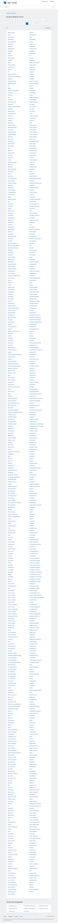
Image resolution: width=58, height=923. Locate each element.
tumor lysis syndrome (34, 829)
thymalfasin (11, 690)
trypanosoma (32, 743)
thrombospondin (12, 683)
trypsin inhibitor (33, 755)
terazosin (10, 329)
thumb (9, 688)
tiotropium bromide (12, 854)
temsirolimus (11, 278)
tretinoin (31, 488)
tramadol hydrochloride (35, 343)
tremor (31, 472)
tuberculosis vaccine (34, 789)
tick (8, 806)
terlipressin (10, 343)
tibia (9, 785)
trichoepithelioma (33, 551)
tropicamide (32, 715)
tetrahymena (11, 419)
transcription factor (34, 359)
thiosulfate (10, 572)
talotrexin (10, 95)
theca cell (10, 461)
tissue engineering (12, 884)
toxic (30, 224)
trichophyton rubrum (34, 569)
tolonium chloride (33, 81)
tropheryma (32, 704)
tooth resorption (33, 160)
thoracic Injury (11, 606)
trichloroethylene (33, 542)
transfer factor (32, 373)
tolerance (31, 74)
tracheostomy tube (34, 329)
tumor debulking (33, 817)
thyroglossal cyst (12, 736)
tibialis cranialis (11, 799)
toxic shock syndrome (34, 229)
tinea (9, 831)
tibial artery (10, 789)
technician (10, 206)
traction (31, 333)
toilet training (32, 65)
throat (9, 641)
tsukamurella (32, 766)
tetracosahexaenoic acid (13, 403)
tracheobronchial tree (34, 315)
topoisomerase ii (33, 176)
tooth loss (31, 157)
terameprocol (11, 315)
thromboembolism (12, 667)
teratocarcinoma (12, 317)
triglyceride (32, 637)
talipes (9, 88)
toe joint (31, 58)
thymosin (10, 725)
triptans (31, 669)
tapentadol (10, 123)
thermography (11, 493)
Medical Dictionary (10, 13)
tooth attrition (32, 129)
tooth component (33, 134)
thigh (9, 535)
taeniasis (10, 69)
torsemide (31, 190)
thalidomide (11, 447)
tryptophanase (32, 764)
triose (30, 664)
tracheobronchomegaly (35, 319)
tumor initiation (33, 826)
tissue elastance (11, 882)
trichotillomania (33, 600)
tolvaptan (31, 88)
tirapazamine (11, 859)
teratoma (10, 324)
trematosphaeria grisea (35, 468)
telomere (10, 241)
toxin (30, 245)
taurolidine (10, 176)
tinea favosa (11, 836)
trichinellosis (32, 535)
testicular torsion (12, 373)
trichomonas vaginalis (34, 560)
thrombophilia (11, 671)
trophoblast (32, 708)
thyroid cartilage (12, 743)
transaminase (32, 352)
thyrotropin (10, 776)
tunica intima (32, 850)
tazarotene (10, 185)
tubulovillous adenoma (35, 806)
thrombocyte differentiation (14, 655)
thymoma (10, 718)
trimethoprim (32, 653)
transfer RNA (32, 375)
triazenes (31, 509)
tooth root (31, 162)
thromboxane (11, 685)
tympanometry (33, 877)
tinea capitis (11, 833)
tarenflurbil (10, 129)
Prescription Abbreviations (29, 905)
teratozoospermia (12, 326)
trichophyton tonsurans (35, 574)
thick (9, 528)
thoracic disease (12, 600)
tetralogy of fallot (12, 421)
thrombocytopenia (12, 660)
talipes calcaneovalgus (13, 90)
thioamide (10, 546)
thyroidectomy (11, 766)
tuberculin (31, 782)
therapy (10, 484)
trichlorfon (32, 537)
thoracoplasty (11, 618)
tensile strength (11, 305)
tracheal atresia (33, 289)
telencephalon (11, 227)
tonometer (32, 109)
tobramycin (32, 46)
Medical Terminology (43, 905)
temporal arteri (11, 266)
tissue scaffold (11, 894)
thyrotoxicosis (11, 771)
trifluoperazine (32, 618)
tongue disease (33, 99)
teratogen (10, 319)
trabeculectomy (33, 273)
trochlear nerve (33, 694)
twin (30, 870)
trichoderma (32, 546)
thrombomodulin (12, 669)
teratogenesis (11, 322)
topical (31, 171)
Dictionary (47, 28)
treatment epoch (33, 463)
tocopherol (32, 51)
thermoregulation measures (14, 502)
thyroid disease (11, 748)
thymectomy (11, 692)
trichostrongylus (33, 590)
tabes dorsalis (11, 32)
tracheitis (31, 310)
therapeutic (10, 472)
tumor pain (32, 833)
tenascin (10, 280)
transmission (32, 412)
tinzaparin (10, 847)
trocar (30, 692)
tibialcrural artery (12, 796)
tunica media (32, 852)
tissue (9, 870)
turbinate (31, 859)
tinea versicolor (11, 840)
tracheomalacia (33, 324)
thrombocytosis (11, 664)
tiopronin (10, 852)
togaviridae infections (34, 62)
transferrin (32, 380)
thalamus (10, 442)
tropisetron (32, 718)
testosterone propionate (14, 387)
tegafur (9, 208)
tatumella (10, 167)
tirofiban (10, 864)
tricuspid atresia (33, 604)
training (31, 336)
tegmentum (11, 213)
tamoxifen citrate (12, 102)
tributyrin (31, 523)
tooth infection (32, 155)
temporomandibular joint (14, 275)
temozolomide (11, 257)
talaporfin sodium (12, 83)
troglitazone (32, 697)
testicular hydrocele (12, 368)
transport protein (33, 428)
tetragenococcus (12, 414)
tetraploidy (10, 426)
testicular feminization (13, 363)
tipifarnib (10, 857)
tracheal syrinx (32, 308)
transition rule (32, 396)
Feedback (10, 916)
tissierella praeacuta (12, 868)
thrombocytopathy (12, 657)
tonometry (32, 111)
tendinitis (10, 282)
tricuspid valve (32, 611)
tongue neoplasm (33, 102)
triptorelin (31, 671)
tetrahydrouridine (12, 417)
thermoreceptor (11, 500)
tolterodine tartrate (34, 83)
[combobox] (27, 6)
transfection (32, 370)
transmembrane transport (35, 410)
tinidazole (10, 843)
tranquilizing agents (34, 347)
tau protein (10, 171)
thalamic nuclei (11, 440)
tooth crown (32, 139)
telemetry (10, 224)
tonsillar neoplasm (33, 116)
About (5, 916)
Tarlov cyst (10, 139)
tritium (31, 688)
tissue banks (11, 875)
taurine (9, 173)
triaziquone (32, 514)
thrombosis (10, 681)
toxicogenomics (33, 236)
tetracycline (10, 407)
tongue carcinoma (33, 97)
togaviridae (32, 60)
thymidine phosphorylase (14, 706)
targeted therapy (12, 134)
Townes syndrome (33, 220)
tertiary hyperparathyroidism (15, 354)
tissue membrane (12, 889)
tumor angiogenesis (34, 810)
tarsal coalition (11, 143)
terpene (10, 352)
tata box (10, 160)
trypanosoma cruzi (33, 745)
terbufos (10, 336)
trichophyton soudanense (35, 572)
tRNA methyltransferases (35, 690)
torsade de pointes (33, 187)
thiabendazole (11, 507)
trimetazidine (32, 646)
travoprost (31, 454)
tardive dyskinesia (12, 127)
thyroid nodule (11, 762)
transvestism (32, 440)
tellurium (10, 231)
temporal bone (11, 271)
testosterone (11, 384)
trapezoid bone (33, 442)
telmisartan (10, 234)
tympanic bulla (33, 873)
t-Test (30, 769)
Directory (45, 1)
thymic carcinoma (12, 694)
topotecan (31, 180)
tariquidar (10, 136)
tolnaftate (31, 79)
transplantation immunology (36, 426)
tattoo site (10, 164)
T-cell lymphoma (12, 192)
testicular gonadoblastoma (14, 366)
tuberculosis (32, 787)
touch (30, 211)
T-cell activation (11, 190)
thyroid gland (11, 755)
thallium (10, 449)
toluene (31, 85)
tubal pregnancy (33, 773)
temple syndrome (12, 264)
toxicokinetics (32, 241)
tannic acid (10, 116)
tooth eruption (32, 148)
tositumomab (32, 201)
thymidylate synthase (13, 708)
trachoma (31, 331)
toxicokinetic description (35, 238)
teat (9, 201)
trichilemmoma (33, 528)
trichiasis (31, 525)
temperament (11, 259)
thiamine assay (11, 512)
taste (9, 148)
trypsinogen (32, 757)
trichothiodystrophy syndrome (36, 597)
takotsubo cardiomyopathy (14, 76)
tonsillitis (31, 120)
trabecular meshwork (34, 271)
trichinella (31, 530)
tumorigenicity (32, 843)
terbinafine (10, 333)
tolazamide (32, 67)
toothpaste (32, 169)
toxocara (31, 248)
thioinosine (10, 560)
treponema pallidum (34, 484)
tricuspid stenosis (33, 609)
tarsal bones (11, 141)
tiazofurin (10, 782)
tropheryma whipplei (34, 706)
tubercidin (31, 780)
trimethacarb (32, 648)
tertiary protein (11, 356)
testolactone (11, 382)
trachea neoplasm (33, 287)
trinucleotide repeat (34, 662)
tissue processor (12, 891)
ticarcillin (10, 803)
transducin (32, 368)
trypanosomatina (33, 748)
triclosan (31, 602)
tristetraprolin (32, 681)
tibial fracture (11, 792)
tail (8, 72)
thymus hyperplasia (12, 729)
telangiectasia (11, 217)
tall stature (10, 92)
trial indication (32, 495)
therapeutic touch (12, 481)
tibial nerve (10, 794)
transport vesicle (33, 431)
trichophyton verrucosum (35, 576)
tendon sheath (11, 289)
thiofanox (10, 556)
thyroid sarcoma (12, 764)
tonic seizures (32, 106)
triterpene (31, 683)
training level (32, 338)
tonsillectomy (32, 118)
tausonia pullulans (12, 178)
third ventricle (11, 583)
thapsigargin (11, 454)
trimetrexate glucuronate (35, 660)
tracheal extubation (34, 296)
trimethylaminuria (33, 655)
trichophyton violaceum (35, 579)
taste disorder (11, 153)
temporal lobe (11, 273)
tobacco (31, 41)
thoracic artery (11, 595)
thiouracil (10, 579)
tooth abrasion (32, 125)
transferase (32, 377)
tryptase (31, 759)
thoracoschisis (11, 620)
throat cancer (11, 644)
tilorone (10, 817)
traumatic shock (33, 449)
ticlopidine (10, 808)
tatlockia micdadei (12, 162)
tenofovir (10, 301)
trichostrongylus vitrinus (35, 595)
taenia (9, 62)
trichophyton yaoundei (34, 581)
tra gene (31, 266)
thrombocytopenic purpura (14, 662)
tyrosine (31, 891)
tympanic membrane (34, 875)
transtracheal (32, 433)
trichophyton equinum (34, 567)
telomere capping (12, 243)
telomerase (10, 238)
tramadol (31, 340)
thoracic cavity (11, 597)
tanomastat (10, 118)
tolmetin (31, 76)
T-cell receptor (11, 194)
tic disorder (10, 801)
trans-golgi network (34, 391)
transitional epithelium (34, 400)
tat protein (10, 157)
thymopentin (11, 720)
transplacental (32, 414)
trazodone (31, 456)
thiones (9, 562)
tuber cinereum (33, 778)
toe (30, 55)
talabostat (10, 79)
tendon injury (11, 287)
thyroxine (10, 780)
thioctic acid (11, 551)
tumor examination (34, 820)
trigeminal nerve (33, 625)
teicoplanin (10, 215)
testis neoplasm (11, 380)
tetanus (9, 389)
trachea (31, 285)
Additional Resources (43, 908)
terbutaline (10, 338)
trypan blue (32, 741)
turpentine (31, 866)
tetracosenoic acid (12, 405)
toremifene (32, 185)
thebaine (10, 458)
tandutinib (10, 109)
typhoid (31, 884)
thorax (9, 630)
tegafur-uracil (11, 211)
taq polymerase (11, 125)
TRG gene (31, 491)
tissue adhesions (12, 873)
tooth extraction (33, 150)
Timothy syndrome (12, 826)
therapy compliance (12, 486)
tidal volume (11, 810)
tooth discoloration (34, 141)
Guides (16, 916)
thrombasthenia (12, 646)
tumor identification (34, 824)
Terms (21, 916)
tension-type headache (13, 308)
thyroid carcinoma (12, 741)
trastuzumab (32, 444)
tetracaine (10, 396)
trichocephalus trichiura (35, 544)
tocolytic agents (33, 48)
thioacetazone (11, 544)
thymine (10, 711)
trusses (31, 738)
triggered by (32, 634)
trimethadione (32, 650)
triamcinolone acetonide (35, 505)
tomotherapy (32, 92)
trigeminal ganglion (34, 623)
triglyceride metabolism (35, 639)
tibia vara (10, 787)
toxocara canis (32, 250)
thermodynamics (12, 488)
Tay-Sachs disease (12, 183)
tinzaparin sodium (12, 850)
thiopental (10, 565)
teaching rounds (12, 199)
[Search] (52, 6)
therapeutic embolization (14, 477)
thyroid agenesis (12, 738)
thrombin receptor (12, 653)
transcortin (32, 356)
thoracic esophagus (12, 604)
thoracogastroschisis (13, 616)
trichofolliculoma (33, 553)
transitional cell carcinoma (35, 398)
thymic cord (11, 697)
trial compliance (33, 493)
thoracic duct (11, 602)
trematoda (31, 465)
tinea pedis (10, 838)
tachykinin (10, 46)
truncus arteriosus (33, 734)
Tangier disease (11, 113)
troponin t (31, 729)
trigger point (32, 632)
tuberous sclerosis (33, 792)
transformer (32, 384)
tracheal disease (33, 294)
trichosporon (32, 583)
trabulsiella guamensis (34, 278)
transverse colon (33, 437)
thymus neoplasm (12, 732)
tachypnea (10, 51)
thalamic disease (12, 437)
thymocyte (10, 713)
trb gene (31, 458)
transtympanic (32, 435)
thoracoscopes (11, 623)
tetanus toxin (11, 391)
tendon (9, 285)
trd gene (31, 461)
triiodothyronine (33, 644)
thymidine (10, 699)
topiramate (32, 173)
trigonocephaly (33, 641)
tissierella (10, 866)
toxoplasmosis (32, 264)
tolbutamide (32, 69)
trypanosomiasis (33, 750)
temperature (11, 261)
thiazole (10, 523)
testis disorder (11, 377)
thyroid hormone (12, 757)
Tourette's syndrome (34, 215)
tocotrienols (32, 53)
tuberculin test (32, 785)
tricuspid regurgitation (34, 606)
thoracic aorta (11, 593)
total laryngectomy (34, 204)
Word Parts (26, 911)
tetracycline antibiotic (13, 410)
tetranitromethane (12, 424)
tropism (31, 720)
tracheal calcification (34, 292)
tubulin (31, 799)
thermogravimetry (12, 495)
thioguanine (11, 558)
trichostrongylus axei (34, 593)
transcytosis (32, 361)
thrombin (10, 650)
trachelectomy (32, 312)
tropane (31, 701)
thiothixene (10, 576)
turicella (31, 861)
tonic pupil (32, 104)
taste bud (10, 150)
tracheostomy (32, 326)
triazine (31, 512)
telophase (10, 250)
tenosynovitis (11, 303)
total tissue (32, 208)
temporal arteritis (12, 268)
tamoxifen (10, 99)
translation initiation (34, 405)
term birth (10, 345)
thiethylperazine (12, 532)
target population (12, 132)
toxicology (31, 243)
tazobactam (10, 187)
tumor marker (32, 831)
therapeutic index (12, 479)
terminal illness (11, 347)
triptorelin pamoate (34, 674)
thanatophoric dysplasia (13, 451)
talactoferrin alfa (12, 81)
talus (9, 97)
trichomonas (32, 556)
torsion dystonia (33, 192)
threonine (10, 639)
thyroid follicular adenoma (14, 752)
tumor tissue (32, 840)
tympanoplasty (33, 880)
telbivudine (10, 220)
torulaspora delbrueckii (35, 199)
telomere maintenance (13, 245)
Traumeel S (32, 451)
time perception (11, 822)
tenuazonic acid (11, 310)
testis (9, 375)
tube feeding (32, 776)
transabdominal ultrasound (36, 349)
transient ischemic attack (35, 393)
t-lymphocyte (32, 35)
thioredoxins (11, 567)
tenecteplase (11, 292)
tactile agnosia (11, 58)
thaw (9, 456)
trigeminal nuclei (33, 630)
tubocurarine (32, 794)
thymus (9, 727)
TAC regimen (11, 37)
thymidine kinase (12, 701)
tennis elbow (11, 299)
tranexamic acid (33, 345)
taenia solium (11, 67)
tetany (9, 393)
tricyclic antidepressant (35, 613)
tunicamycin (32, 857)
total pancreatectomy (34, 206)
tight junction (11, 815)
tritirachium (32, 685)
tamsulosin (10, 104)
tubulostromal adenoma (35, 803)
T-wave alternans (33, 868)
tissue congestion (12, 877)
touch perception (33, 213)
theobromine (11, 465)
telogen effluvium (12, 236)
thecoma (10, 463)
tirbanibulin (10, 861)
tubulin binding (33, 801)
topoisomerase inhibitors (35, 178)
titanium (31, 32)
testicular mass (11, 370)
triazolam (31, 516)
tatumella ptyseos (12, 169)
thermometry (11, 498)
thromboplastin (11, 676)
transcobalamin (33, 354)
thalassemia (11, 444)
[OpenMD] (29, 2)
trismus (31, 676)
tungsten (31, 847)
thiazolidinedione (12, 525)
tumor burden (32, 815)
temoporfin (10, 255)
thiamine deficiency (12, 514)
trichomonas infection (34, 558)
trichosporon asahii (34, 586)
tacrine (9, 53)
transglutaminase (33, 389)
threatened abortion (13, 637)
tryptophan (32, 762)
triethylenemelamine (34, 616)
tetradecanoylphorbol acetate (15, 412)
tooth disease (32, 143)
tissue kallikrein (11, 887)
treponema (32, 481)
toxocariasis (32, 255)
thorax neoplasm (12, 632)
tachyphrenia (11, 48)
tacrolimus (10, 55)
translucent (32, 407)
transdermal (32, 363)
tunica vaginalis (33, 854)
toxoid (30, 257)
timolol (9, 824)
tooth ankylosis (33, 127)
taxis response (11, 180)
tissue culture (11, 880)
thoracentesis (11, 590)
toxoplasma (32, 259)
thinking (10, 539)
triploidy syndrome (34, 667)
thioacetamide (11, 542)
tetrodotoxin (11, 433)
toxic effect (32, 227)
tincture (10, 829)
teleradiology (11, 229)
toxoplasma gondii (33, 261)
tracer (30, 282)
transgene (31, 387)
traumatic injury (33, 447)
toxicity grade (32, 231)
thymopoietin (11, 722)
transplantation (33, 421)
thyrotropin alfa (11, 778)
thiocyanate (10, 553)
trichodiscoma (32, 549)
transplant (31, 417)
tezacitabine (11, 435)
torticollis (31, 194)
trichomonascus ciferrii (35, 565)
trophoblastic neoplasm (35, 711)
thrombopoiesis (11, 678)
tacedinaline (11, 39)
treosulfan (31, 477)
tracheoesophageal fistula (35, 322)
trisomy (31, 678)
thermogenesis (11, 491)
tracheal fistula (32, 299)
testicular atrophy (12, 361)
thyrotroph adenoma (13, 773)
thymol (9, 715)
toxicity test (32, 234)
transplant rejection (34, 419)
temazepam (11, 252)
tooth (30, 123)
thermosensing (11, 505)
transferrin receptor (34, 382)
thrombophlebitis (12, 674)
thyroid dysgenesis (12, 750)
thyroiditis (10, 769)
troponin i (31, 727)
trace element (32, 280)
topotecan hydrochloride (35, 183)
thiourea (10, 581)
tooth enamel (32, 146)
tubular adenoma (33, 796)
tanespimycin (11, 111)
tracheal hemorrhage (34, 301)
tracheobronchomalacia (35, 317)
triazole (31, 518)
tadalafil (10, 60)
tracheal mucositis (33, 303)
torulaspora (32, 197)
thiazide (10, 518)
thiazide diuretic (12, 521)
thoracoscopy (11, 625)
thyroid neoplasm (12, 759)
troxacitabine (32, 732)
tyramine (31, 887)
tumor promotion (33, 836)
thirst (9, 588)
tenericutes (10, 294)
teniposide (10, 296)
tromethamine (32, 699)
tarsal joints (10, 146)
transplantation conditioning (36, 424)
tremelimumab (33, 470)
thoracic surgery (12, 611)
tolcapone (31, 72)
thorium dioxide (12, 634)
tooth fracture (32, 153)
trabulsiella (32, 275)
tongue (31, 95)
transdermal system (34, 366)
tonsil (30, 113)
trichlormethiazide (33, 539)
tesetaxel (10, 359)
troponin (31, 725)
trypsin (31, 752)
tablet (9, 35)
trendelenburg (32, 474)
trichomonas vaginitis (34, 562)
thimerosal (10, 537)
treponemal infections (34, 486)
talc (8, 85)
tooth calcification (33, 132)
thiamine (10, 509)
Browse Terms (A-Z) (13, 908)
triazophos (32, 521)
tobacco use (32, 44)
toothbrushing (32, 167)
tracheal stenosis (33, 305)
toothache (31, 164)
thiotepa (10, 574)
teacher (9, 197)
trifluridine (32, 620)
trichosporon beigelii (34, 588)
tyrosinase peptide (33, 889)
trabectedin (32, 268)
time (9, 820)
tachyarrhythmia (12, 41)
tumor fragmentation (34, 822)
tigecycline (10, 813)
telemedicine (11, 222)
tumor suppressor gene (35, 838)
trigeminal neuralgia (34, 627)
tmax (30, 37)
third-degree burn (12, 586)
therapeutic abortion (13, 474)
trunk (30, 736)
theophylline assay (12, 470)
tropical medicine (33, 713)
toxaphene (32, 222)
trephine (31, 479)
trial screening (32, 500)
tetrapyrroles (11, 428)
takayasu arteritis (12, 74)
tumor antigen (32, 813)
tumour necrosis (33, 845)
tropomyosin (32, 722)
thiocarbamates (11, 549)
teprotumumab (11, 312)
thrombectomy (11, 648)
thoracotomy (11, 627)
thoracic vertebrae (12, 613)
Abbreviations (12, 911)
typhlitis (31, 882)
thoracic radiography (13, 609)
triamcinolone (32, 502)
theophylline (11, 468)
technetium (10, 204)
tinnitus (9, 845)
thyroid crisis (11, 745)
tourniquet (32, 217)
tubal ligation (32, 771)
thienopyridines (11, 530)
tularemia (31, 808)
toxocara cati (32, 252)
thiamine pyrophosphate (14, 516)
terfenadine (10, 340)
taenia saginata (11, 65)
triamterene (32, 507)
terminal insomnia (12, 349)
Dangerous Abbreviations (29, 908)
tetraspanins (11, 431)
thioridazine (11, 569)
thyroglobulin (11, 734)
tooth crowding (33, 136)
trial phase (31, 498)
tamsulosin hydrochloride (14, 106)
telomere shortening (13, 248)
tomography (32, 90)
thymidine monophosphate (14, 704)
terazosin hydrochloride (13, 331)
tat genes (10, 155)
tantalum (10, 120)
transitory (31, 403)
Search (52, 1)
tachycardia (10, 44)
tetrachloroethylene (12, 398)
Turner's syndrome (34, 864)
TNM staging (32, 39)
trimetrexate (32, 657)
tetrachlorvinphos (12, 400)
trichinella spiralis (33, 532)
